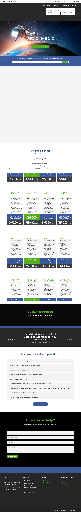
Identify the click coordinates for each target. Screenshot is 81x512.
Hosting (48, 5)
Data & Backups (65, 5)
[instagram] (46, 470)
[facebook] (38, 470)
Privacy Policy (65, 489)
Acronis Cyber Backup (67, 12)
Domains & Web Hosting (68, 485)
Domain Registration (67, 483)
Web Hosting (50, 12)
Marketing (56, 5)
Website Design (57, 10)
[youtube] (42, 470)
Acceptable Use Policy (68, 487)
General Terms (66, 481)
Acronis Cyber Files (66, 10)
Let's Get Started (41, 47)
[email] (35, 470)
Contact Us (74, 5)
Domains (43, 5)
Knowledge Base (47, 483)
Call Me (65, 62)
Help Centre (46, 481)
